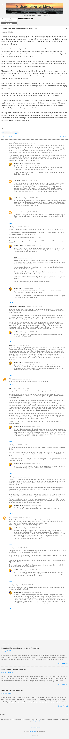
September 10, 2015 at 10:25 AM (20, 477)
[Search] (66, 5)
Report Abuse (35, 735)
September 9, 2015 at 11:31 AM (20, 345)
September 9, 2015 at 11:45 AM (32, 198)
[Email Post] (2, 129)
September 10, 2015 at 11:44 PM (32, 528)
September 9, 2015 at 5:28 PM (25, 258)
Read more (63, 663)
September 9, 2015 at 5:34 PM (20, 445)
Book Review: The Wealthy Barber (13, 669)
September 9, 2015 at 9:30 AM (27, 143)
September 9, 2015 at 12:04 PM (29, 212)
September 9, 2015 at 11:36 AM (23, 379)
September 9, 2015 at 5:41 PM (32, 463)
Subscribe (9, 23)
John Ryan (12, 585)
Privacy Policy (37, 721)
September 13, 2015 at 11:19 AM (32, 592)
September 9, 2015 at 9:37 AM (32, 163)
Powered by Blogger (34, 728)
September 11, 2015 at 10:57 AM (32, 569)
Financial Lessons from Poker (12, 690)
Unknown (17, 180)
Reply (11, 223)
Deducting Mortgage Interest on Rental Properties (20, 648)
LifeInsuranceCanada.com (17, 306)
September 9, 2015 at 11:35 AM (29, 180)
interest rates (6, 133)
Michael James (18, 163)
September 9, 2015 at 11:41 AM (32, 362)
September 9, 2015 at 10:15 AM (20, 227)
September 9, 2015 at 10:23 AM (32, 245)
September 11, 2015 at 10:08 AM (20, 548)
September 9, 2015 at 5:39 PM (32, 288)
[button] (66, 29)
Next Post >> (64, 137)
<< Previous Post (6, 137)
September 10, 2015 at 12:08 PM (32, 505)
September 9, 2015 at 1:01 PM (21, 388)
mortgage (15, 133)
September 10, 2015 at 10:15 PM (21, 517)
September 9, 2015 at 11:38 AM (32, 332)
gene (10, 517)
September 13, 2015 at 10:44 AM (24, 585)
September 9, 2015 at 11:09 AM (34, 306)
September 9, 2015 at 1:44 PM (32, 426)
